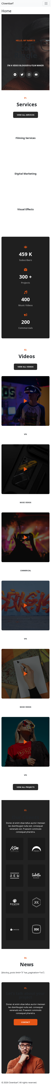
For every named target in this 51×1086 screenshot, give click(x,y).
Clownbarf (7, 3)
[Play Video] (25, 401)
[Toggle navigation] (46, 3)
